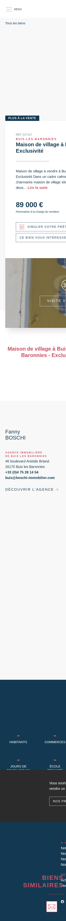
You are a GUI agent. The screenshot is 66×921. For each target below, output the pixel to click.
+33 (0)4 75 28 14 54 (21, 472)
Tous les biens (15, 23)
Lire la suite (38, 188)
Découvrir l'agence (29, 489)
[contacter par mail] (51, 906)
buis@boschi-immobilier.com (30, 478)
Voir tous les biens (40, 906)
